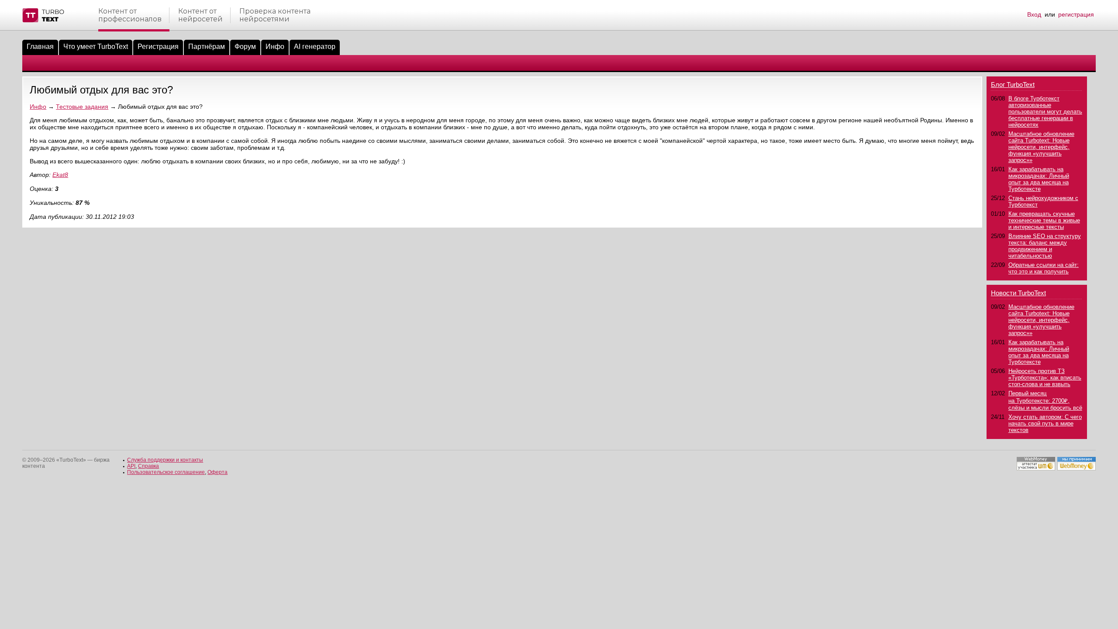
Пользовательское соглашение (166, 472)
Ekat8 (60, 174)
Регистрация (158, 46)
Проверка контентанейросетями (275, 15)
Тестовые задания (82, 106)
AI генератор (314, 46)
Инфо (275, 46)
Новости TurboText (1018, 293)
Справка (148, 466)
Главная (40, 46)
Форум (245, 46)
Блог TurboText (1013, 84)
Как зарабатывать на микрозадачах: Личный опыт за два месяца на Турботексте (1038, 179)
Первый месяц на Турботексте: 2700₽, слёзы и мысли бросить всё (1045, 400)
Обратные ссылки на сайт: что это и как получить (1043, 268)
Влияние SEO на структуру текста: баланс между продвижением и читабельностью (1044, 246)
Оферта (217, 472)
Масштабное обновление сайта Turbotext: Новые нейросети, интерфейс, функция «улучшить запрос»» (1041, 147)
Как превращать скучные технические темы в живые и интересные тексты (1044, 220)
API (131, 466)
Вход (1034, 14)
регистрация (1076, 14)
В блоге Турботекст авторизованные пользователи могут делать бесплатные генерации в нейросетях (1045, 111)
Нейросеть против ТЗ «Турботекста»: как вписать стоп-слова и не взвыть (1044, 377)
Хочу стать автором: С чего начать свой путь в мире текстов (1045, 423)
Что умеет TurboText (95, 46)
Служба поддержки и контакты (165, 460)
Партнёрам (206, 46)
